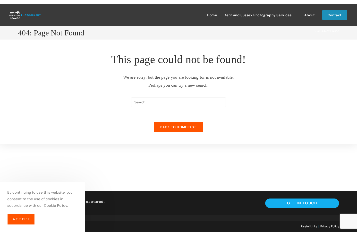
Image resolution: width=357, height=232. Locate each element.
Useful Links (309, 226)
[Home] (311, 31)
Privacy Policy (329, 226)
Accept (21, 219)
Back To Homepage (178, 127)
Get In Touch (302, 203)
